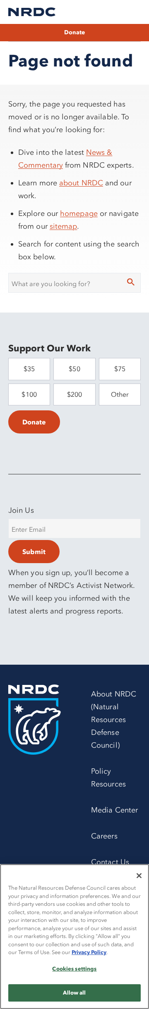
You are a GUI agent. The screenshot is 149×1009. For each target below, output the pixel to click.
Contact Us (110, 862)
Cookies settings (74, 968)
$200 (74, 394)
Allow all (74, 992)
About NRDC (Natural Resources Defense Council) (113, 719)
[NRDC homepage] (32, 12)
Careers (104, 836)
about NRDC (81, 182)
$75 (119, 369)
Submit (34, 551)
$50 (74, 369)
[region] (74, 936)
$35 (29, 369)
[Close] (139, 876)
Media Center (114, 810)
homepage (79, 213)
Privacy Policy (89, 952)
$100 (29, 394)
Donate (74, 32)
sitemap (63, 226)
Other (120, 394)
